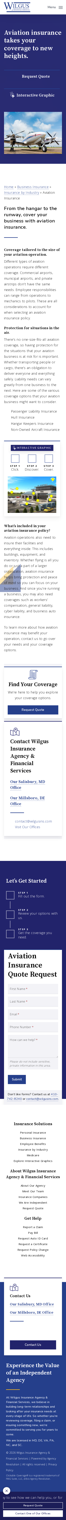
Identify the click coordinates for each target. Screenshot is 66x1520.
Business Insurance (33, 187)
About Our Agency (33, 1185)
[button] (55, 7)
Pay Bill (33, 1232)
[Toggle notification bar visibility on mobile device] (6, 1490)
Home (9, 187)
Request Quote (33, 1208)
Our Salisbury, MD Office (32, 1304)
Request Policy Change (33, 1249)
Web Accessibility (33, 1255)
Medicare (33, 1155)
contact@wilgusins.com (33, 821)
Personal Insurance (33, 1132)
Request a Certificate (33, 1244)
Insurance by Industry (21, 192)
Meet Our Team (33, 1191)
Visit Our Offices (27, 827)
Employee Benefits (33, 1144)
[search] (42, 7)
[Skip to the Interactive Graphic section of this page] (32, 95)
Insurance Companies (33, 1197)
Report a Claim (33, 1227)
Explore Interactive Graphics (33, 1161)
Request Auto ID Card (33, 1238)
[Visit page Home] (16, 7)
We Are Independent (33, 1202)
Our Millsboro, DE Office (31, 1312)
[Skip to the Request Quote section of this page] (32, 76)
